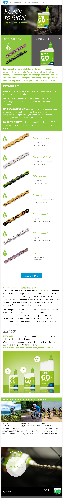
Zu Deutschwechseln (58, 2)
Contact (4, 488)
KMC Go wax (27, 2)
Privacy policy (6, 492)
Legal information (7, 491)
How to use (44, 2)
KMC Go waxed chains (15, 2)
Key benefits (35, 2)
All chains (31, 275)
